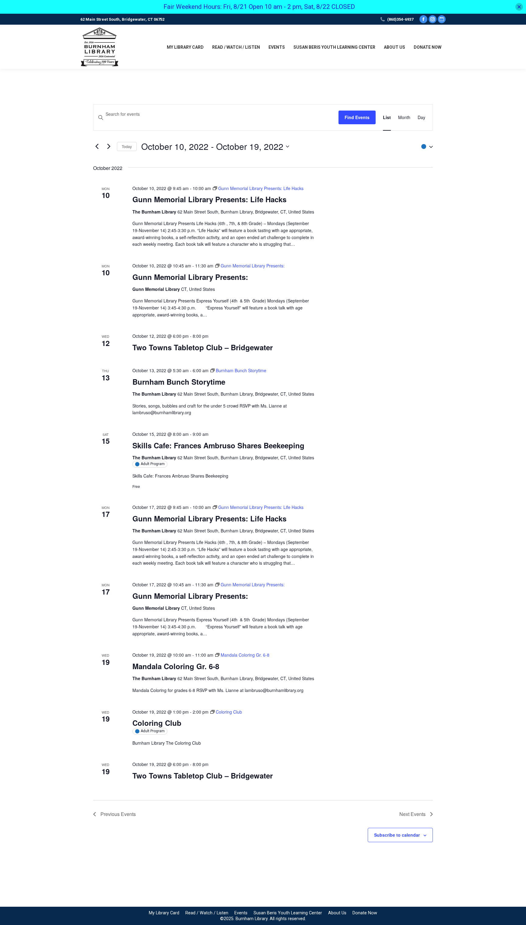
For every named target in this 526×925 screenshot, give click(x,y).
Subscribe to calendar (397, 835)
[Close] (519, 7)
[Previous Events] (96, 146)
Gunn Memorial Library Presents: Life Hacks (209, 199)
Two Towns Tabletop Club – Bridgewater (202, 347)
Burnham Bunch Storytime (178, 381)
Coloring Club (156, 723)
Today (127, 146)
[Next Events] (108, 146)
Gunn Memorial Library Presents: (190, 277)
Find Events (357, 117)
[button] (425, 146)
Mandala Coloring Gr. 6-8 (175, 666)
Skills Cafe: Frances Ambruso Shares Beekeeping (218, 445)
